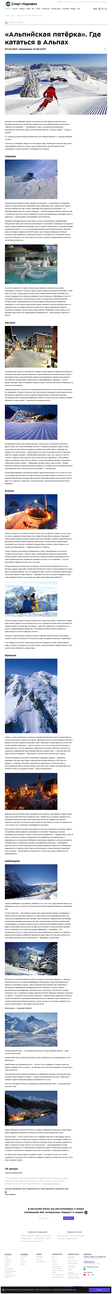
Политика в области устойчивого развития (74, 1277)
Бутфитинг (39, 1259)
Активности (8, 1261)
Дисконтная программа (71, 1257)
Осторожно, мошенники (71, 1266)
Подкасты (97, 1)
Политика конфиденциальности (74, 1273)
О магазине (104, 1)
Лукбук (7, 1266)
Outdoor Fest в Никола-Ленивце (57, 1267)
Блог (80, 1)
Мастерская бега (41, 1261)
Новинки (7, 1259)
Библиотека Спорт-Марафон (10, 1276)
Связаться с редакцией (37, 1232)
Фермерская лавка (57, 1277)
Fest (92, 1)
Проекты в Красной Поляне (57, 1271)
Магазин (24, 1254)
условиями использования (59, 1289)
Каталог (8, 1254)
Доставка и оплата (62, 1)
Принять (99, 1289)
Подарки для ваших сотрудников (10, 1272)
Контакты (70, 1)
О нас (22, 1259)
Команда (23, 1261)
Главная (7, 15)
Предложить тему (74, 1232)
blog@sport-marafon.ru (51, 1184)
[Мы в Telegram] (92, 1275)
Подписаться (69, 1218)
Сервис (76, 1)
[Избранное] (102, 8)
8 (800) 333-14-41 (89, 1262)
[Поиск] (105, 8)
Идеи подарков (9, 1268)
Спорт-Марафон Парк (58, 1274)
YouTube (54, 1261)
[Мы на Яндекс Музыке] (89, 1275)
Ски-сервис (39, 1256)
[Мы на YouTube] (84, 1275)
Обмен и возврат (72, 1263)
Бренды (7, 1264)
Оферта (70, 1269)
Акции (6, 1256)
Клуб (84, 1)
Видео (88, 1)
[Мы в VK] (84, 1269)
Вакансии (23, 1264)
